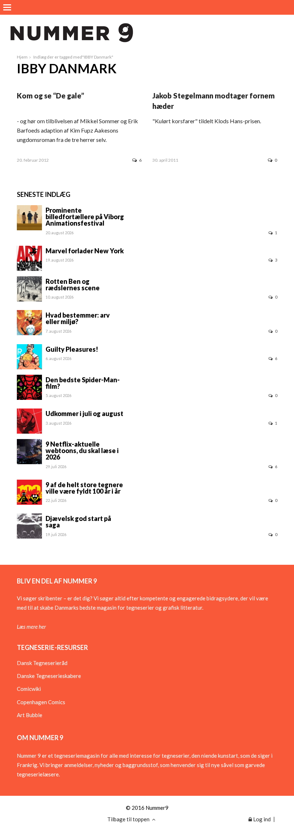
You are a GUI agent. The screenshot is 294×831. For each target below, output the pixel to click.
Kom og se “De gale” (50, 95)
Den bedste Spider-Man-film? (83, 383)
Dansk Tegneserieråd (42, 663)
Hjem (22, 57)
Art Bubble (29, 715)
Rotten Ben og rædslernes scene (73, 284)
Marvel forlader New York (85, 251)
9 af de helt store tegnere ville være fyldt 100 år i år (84, 487)
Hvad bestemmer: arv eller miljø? (78, 318)
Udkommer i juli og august (84, 413)
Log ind (261, 819)
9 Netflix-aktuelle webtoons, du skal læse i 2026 (82, 450)
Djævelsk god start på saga (78, 521)
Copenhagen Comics (41, 702)
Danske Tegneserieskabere (49, 676)
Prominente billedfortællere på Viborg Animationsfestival (85, 216)
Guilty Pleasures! (72, 349)
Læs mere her (31, 626)
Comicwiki (29, 688)
